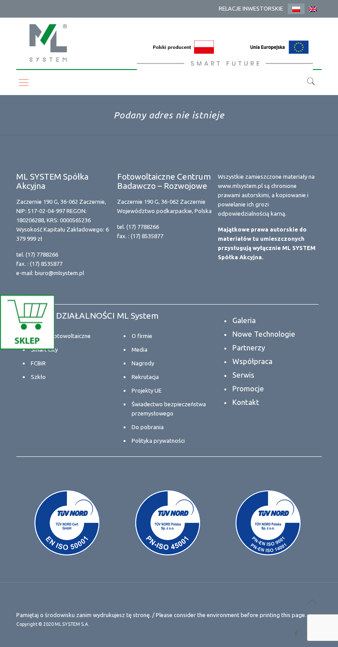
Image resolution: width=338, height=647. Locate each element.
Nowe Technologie (263, 334)
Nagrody (143, 363)
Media (139, 349)
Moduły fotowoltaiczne (61, 336)
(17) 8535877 (46, 264)
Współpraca (252, 361)
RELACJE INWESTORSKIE (251, 8)
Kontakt (245, 402)
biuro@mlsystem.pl (59, 273)
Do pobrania (148, 427)
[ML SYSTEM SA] (48, 43)
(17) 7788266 (42, 254)
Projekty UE (147, 390)
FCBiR (38, 363)
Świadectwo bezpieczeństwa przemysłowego (169, 408)
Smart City (44, 349)
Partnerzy (248, 347)
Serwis (243, 375)
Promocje (248, 388)
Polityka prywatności (158, 440)
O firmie (142, 336)
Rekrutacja (145, 377)
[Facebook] (296, 633)
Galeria (244, 320)
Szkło (38, 377)
